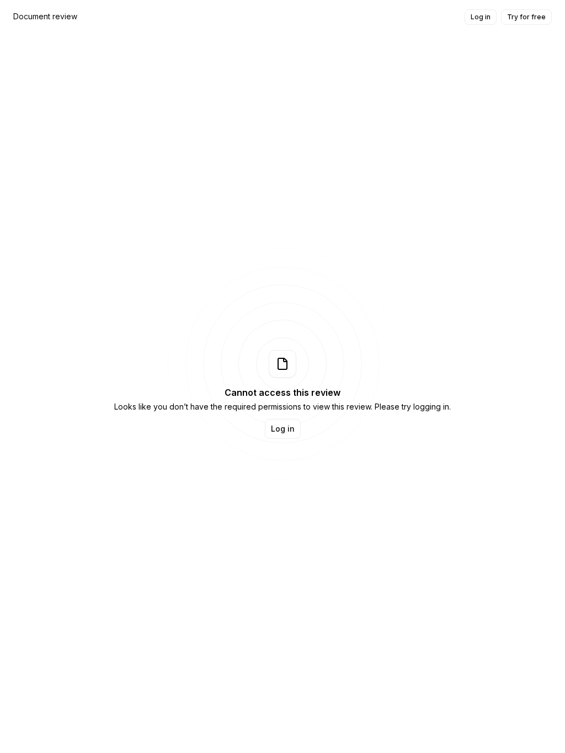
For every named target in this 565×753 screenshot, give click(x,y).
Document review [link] (45, 16)
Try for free (526, 17)
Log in (481, 17)
